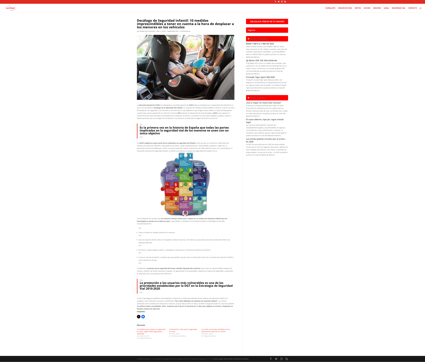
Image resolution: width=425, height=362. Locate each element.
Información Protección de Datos (236, 359)
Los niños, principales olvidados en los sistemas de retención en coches (215, 330)
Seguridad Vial (398, 8)
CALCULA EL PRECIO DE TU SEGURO (267, 21)
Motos (358, 8)
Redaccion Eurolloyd (147, 31)
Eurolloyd (330, 8)
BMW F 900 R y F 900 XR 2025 (260, 43)
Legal (386, 8)
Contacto (412, 8)
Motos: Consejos (258, 97)
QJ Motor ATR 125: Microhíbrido (261, 60)
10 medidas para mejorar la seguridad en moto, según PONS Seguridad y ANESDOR (151, 331)
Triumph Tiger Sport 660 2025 (260, 77)
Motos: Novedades (259, 38)
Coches (367, 8)
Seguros (377, 8)
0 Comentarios (185, 31)
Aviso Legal (218, 359)
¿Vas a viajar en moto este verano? (263, 102)
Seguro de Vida (345, 8)
